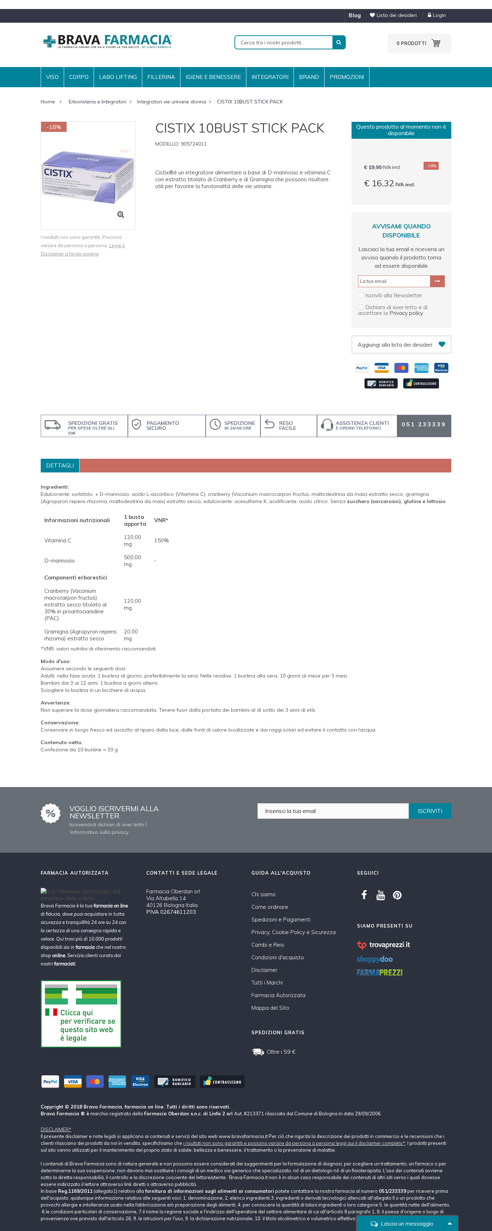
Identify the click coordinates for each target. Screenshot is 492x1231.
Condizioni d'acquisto (277, 957)
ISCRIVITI (430, 811)
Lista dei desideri (397, 15)
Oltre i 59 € (281, 1051)
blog (355, 15)
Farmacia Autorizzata (278, 995)
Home (48, 101)
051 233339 (424, 424)
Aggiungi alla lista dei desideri (395, 344)
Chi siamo (263, 894)
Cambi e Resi (267, 944)
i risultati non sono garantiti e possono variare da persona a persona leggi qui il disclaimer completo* (294, 1143)
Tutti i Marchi (267, 982)
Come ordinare (269, 906)
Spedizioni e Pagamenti (280, 919)
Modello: (167, 144)
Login (439, 15)
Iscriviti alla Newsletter (393, 295)
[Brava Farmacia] (107, 40)
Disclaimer (264, 969)
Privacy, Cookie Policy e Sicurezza (293, 932)
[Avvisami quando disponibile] (437, 281)
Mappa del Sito (270, 1007)
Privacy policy (406, 313)
